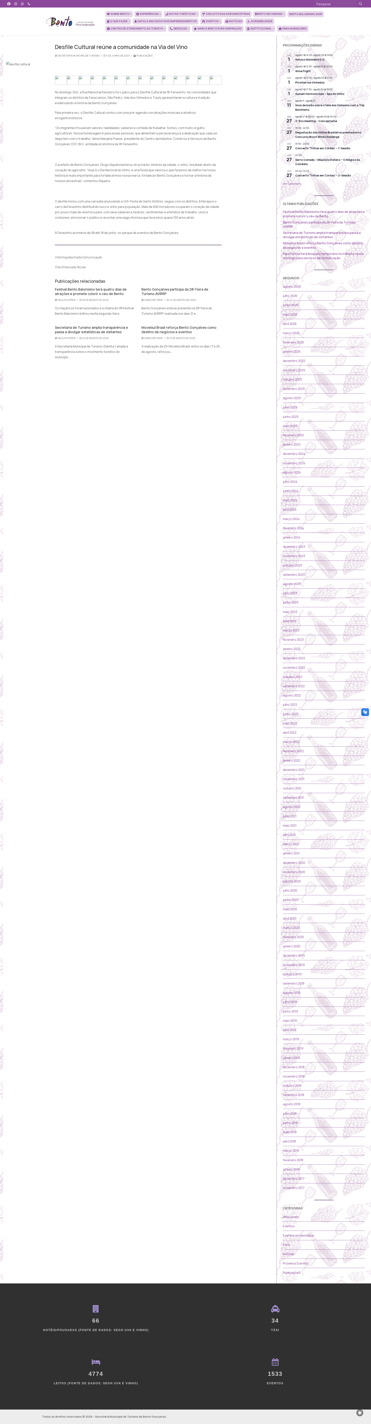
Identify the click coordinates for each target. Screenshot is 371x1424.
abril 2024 (290, 509)
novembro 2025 (294, 370)
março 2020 (291, 928)
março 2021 (291, 844)
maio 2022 (290, 723)
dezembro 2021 (294, 770)
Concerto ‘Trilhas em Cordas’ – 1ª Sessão (322, 148)
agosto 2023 (292, 584)
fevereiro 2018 (293, 1160)
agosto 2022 (292, 695)
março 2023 (291, 630)
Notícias (288, 1254)
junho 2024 (291, 491)
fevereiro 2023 (293, 639)
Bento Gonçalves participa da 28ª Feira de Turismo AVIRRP (174, 291)
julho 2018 (290, 1113)
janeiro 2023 (291, 649)
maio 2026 (290, 314)
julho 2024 (290, 482)
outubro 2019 (292, 974)
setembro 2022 (294, 686)
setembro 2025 (294, 389)
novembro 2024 (294, 463)
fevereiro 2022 (293, 751)
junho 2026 (291, 305)
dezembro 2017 (294, 1178)
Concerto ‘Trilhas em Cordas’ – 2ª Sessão (323, 175)
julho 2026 (290, 296)
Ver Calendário (292, 183)
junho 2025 (291, 417)
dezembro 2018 (294, 1067)
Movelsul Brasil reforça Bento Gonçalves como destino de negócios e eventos (178, 329)
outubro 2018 (292, 1085)
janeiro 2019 (291, 1058)
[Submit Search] (360, 4)
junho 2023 (290, 602)
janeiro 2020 (291, 946)
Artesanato (291, 1217)
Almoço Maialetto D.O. (310, 59)
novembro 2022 (294, 667)
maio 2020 (290, 909)
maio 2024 (290, 500)
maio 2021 (290, 825)
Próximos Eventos (296, 1263)
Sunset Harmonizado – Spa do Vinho (319, 94)
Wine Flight (303, 71)
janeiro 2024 (291, 537)
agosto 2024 (292, 472)
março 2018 (291, 1150)
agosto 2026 (292, 286)
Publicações (144, 55)
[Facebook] (9, 4)
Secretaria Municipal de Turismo (78, 55)
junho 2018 (290, 1123)
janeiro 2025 (291, 444)
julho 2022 (290, 704)
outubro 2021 (292, 788)
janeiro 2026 (291, 351)
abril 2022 (289, 732)
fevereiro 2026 (293, 342)
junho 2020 (290, 900)
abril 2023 (289, 621)
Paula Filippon (66, 299)
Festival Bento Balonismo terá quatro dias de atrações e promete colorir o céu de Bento (91, 291)
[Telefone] (29, 4)
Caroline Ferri (153, 299)
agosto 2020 (292, 881)
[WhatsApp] (22, 4)
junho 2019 (290, 1011)
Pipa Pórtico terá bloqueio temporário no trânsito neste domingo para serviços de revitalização (323, 256)
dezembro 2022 (294, 658)
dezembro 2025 (294, 361)
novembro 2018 (294, 1076)
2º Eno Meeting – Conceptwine (316, 121)
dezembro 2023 (294, 547)
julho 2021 (290, 816)
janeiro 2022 (291, 760)
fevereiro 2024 (293, 528)
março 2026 (291, 333)
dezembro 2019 (294, 955)
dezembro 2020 (294, 863)
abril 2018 (289, 1141)
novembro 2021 (294, 779)
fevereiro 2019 (293, 1048)
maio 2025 (290, 426)
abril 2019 (289, 1030)
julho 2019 (290, 1002)
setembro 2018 (293, 1095)
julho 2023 (290, 593)
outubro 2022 (292, 677)
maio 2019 (290, 1020)
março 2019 (291, 1039)
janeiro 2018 (291, 1169)
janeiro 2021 (291, 853)
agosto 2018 (291, 1104)
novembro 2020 (294, 872)
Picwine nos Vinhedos (309, 82)
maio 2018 (290, 1132)
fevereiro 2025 (293, 435)
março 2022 (291, 742)
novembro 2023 (294, 556)
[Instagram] (16, 4)
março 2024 (291, 519)
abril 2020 (289, 918)
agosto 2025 (292, 398)
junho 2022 (290, 714)
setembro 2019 (293, 983)
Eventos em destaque (298, 1235)
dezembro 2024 (294, 454)
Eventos (289, 1226)
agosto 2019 (291, 993)
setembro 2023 (294, 574)
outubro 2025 (292, 379)
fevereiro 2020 (293, 937)
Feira (286, 1245)
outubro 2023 (292, 565)
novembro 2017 (294, 1188)
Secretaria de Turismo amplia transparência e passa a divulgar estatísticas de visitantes (91, 329)
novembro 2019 (294, 965)
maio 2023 (290, 612)
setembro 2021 (293, 797)
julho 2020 (290, 890)
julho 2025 (290, 407)
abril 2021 (289, 835)
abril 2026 (290, 324)
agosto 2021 (291, 807)
